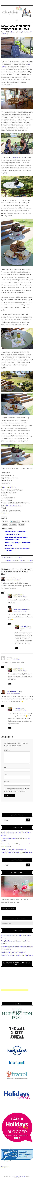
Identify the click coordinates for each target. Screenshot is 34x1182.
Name (6, 767)
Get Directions (5, 513)
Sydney (19, 32)
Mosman (13, 32)
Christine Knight (17, 595)
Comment (7, 750)
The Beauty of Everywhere (13, 578)
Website (6, 781)
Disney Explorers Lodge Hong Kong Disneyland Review (17, 852)
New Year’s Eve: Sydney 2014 (12, 557)
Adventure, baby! (20, 1176)
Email (6, 774)
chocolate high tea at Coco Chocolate (15, 157)
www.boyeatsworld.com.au (20, 609)
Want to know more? (8, 909)
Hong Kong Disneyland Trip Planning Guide (13, 849)
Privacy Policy (5, 1167)
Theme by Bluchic (17, 1177)
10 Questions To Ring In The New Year (18, 560)
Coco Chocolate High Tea (8, 487)
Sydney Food (26, 32)
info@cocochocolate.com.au (13, 505)
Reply (2, 592)
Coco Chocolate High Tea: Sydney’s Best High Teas (16, 28)
